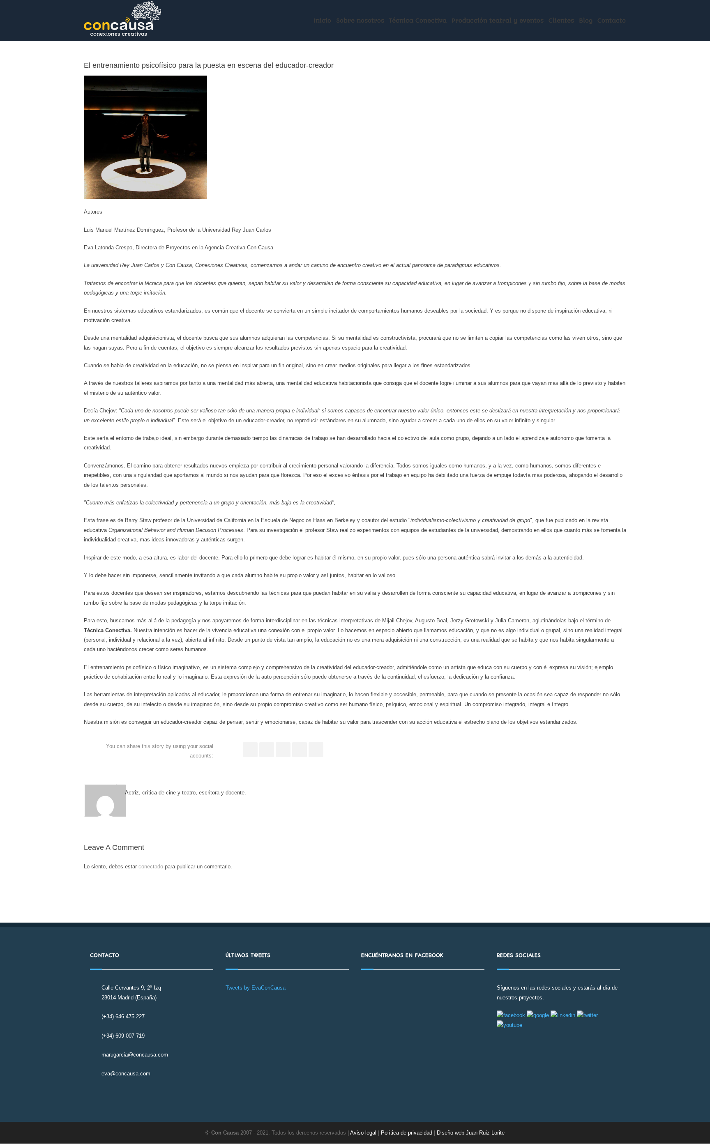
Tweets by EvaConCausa (256, 988)
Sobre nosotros (360, 20)
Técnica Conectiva (418, 20)
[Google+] (299, 749)
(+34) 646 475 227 (123, 1016)
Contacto (611, 20)
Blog (585, 20)
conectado (150, 866)
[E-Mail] (316, 749)
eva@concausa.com (125, 1073)
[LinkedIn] (283, 749)
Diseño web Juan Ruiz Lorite (471, 1133)
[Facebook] (250, 749)
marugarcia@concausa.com (134, 1055)
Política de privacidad (407, 1133)
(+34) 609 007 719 (123, 1036)
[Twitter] (266, 749)
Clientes (561, 20)
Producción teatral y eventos (498, 20)
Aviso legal (363, 1133)
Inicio (322, 20)
